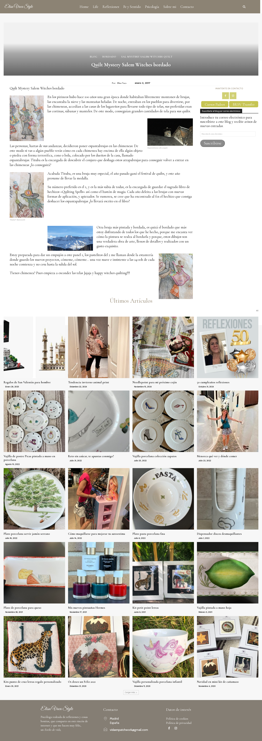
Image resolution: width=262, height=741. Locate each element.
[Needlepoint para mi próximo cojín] (163, 347)
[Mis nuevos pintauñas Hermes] (98, 572)
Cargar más (130, 692)
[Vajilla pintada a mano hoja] (227, 572)
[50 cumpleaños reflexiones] (227, 347)
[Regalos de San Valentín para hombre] (34, 347)
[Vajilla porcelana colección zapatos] (163, 421)
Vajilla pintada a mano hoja (214, 608)
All (257, 310)
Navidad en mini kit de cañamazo (218, 682)
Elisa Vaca (121, 83)
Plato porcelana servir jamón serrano (27, 534)
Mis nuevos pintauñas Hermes (86, 608)
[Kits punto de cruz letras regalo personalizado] (34, 647)
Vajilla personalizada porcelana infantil (157, 682)
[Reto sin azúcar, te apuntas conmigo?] (98, 421)
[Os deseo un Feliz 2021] (98, 647)
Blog (93, 56)
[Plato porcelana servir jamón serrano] (34, 499)
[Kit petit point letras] (163, 572)
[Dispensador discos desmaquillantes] (227, 499)
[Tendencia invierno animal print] (98, 347)
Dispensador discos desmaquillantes (219, 534)
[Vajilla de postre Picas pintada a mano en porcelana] (34, 421)
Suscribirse (212, 143)
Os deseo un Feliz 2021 (82, 682)
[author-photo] (4, 386)
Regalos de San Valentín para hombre (27, 382)
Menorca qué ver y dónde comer (217, 456)
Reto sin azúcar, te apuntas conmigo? (91, 456)
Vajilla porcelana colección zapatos (154, 456)
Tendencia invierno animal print (88, 382)
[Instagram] (233, 95)
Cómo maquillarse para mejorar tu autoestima (96, 534)
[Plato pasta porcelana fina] (163, 499)
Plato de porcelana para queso (22, 608)
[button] (244, 6)
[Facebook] (225, 95)
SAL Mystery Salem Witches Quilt (146, 56)
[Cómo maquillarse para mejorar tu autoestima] (98, 499)
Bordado (109, 56)
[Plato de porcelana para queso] (34, 572)
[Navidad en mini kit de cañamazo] (227, 647)
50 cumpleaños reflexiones (213, 382)
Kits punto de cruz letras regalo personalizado (32, 682)
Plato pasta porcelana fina (149, 534)
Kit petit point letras (146, 608)
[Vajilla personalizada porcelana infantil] (163, 647)
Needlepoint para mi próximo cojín (155, 382)
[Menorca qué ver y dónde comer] (227, 421)
